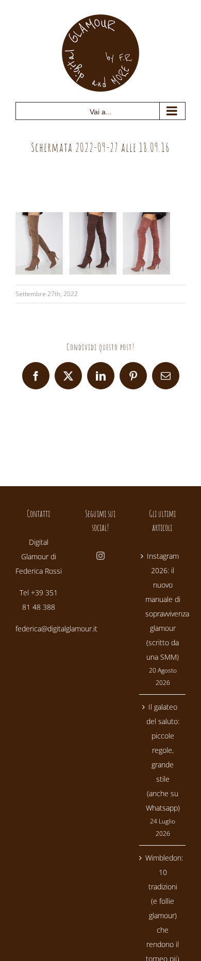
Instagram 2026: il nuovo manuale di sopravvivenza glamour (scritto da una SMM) (162, 606)
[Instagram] (100, 556)
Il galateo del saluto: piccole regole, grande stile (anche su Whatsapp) (163, 757)
